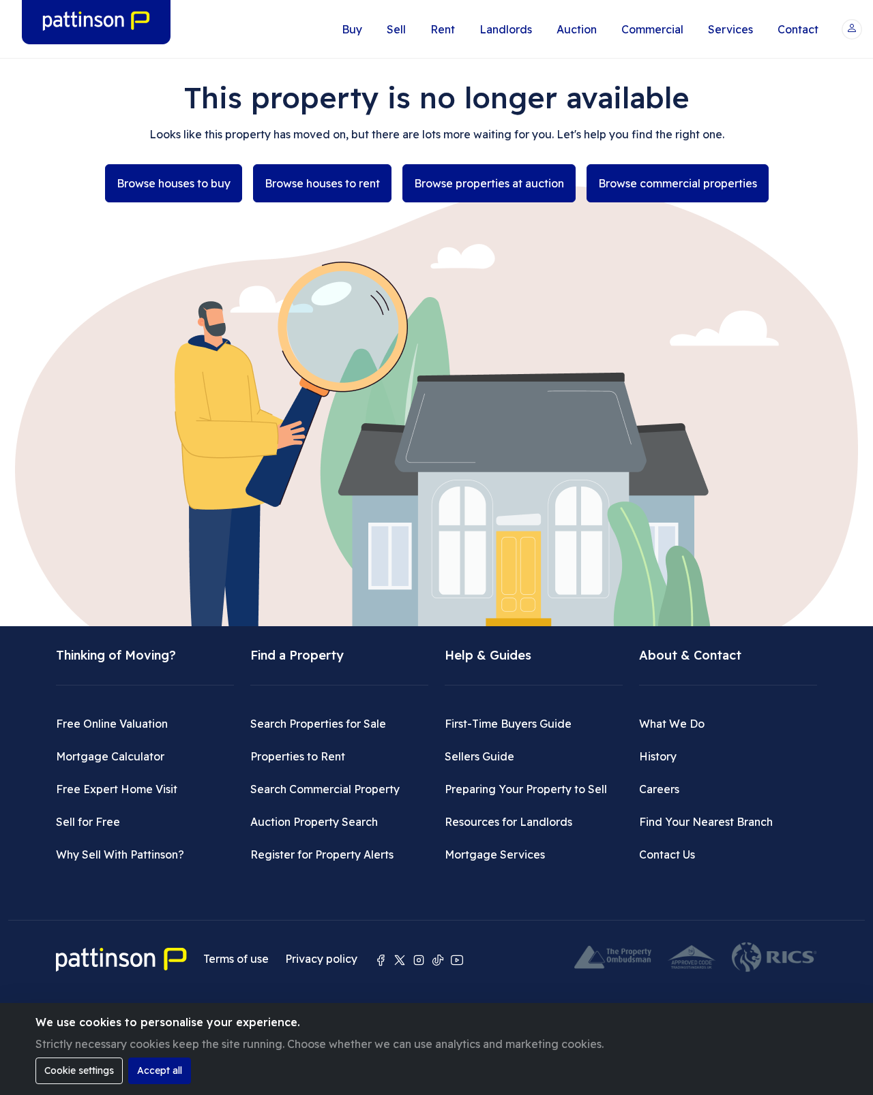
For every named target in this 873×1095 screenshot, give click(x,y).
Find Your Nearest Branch (706, 822)
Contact (798, 29)
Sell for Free (88, 822)
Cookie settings (79, 1070)
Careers (659, 789)
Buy (352, 29)
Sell (396, 29)
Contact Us (667, 854)
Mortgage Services (495, 854)
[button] (852, 29)
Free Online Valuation (112, 723)
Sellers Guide (479, 756)
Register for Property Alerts (322, 854)
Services (730, 29)
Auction (577, 29)
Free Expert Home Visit (116, 789)
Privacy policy (321, 959)
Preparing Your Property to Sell (526, 789)
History (658, 756)
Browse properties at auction (489, 183)
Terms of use (236, 959)
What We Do (672, 723)
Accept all (159, 1070)
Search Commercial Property (325, 789)
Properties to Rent (297, 756)
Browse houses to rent (322, 183)
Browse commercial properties (677, 183)
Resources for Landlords (508, 822)
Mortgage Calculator (110, 756)
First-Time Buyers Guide (508, 723)
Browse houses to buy (174, 183)
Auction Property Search (314, 822)
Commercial (652, 29)
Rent (442, 29)
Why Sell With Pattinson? (120, 854)
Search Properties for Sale (318, 723)
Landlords (505, 29)
